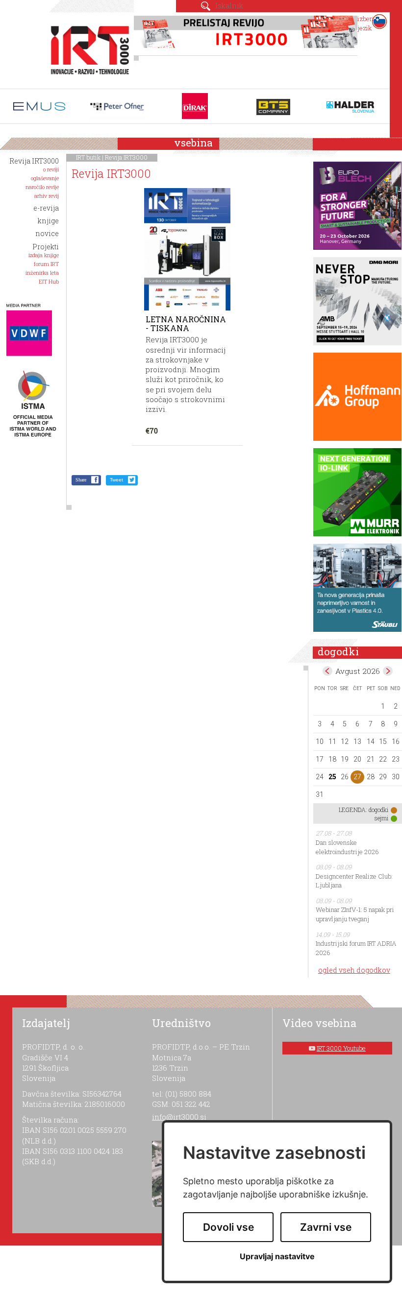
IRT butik (88, 157)
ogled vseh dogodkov (354, 970)
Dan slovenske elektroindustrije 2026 (347, 847)
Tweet (116, 479)
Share (80, 479)
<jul (327, 671)
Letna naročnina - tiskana (186, 323)
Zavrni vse (326, 1227)
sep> (388, 671)
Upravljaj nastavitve (277, 1256)
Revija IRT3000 (126, 157)
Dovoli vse (228, 1227)
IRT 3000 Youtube (341, 1048)
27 (357, 777)
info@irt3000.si (179, 1117)
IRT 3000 (87, 48)
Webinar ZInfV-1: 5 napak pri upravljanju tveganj (355, 914)
